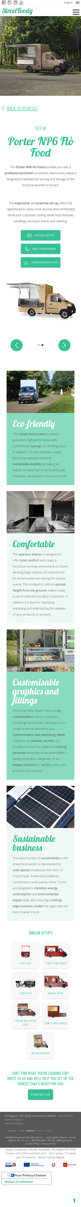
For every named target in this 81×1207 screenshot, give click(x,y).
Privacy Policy (48, 1143)
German (40, 1130)
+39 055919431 (65, 1115)
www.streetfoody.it (14, 1123)
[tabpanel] (40, 301)
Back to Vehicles (22, 108)
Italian (22, 1130)
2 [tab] (42, 345)
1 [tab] (38, 345)
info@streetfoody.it (14, 1119)
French (49, 1130)
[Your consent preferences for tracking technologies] (74, 1200)
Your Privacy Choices (30, 1175)
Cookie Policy (32, 1143)
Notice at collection (19, 1182)
